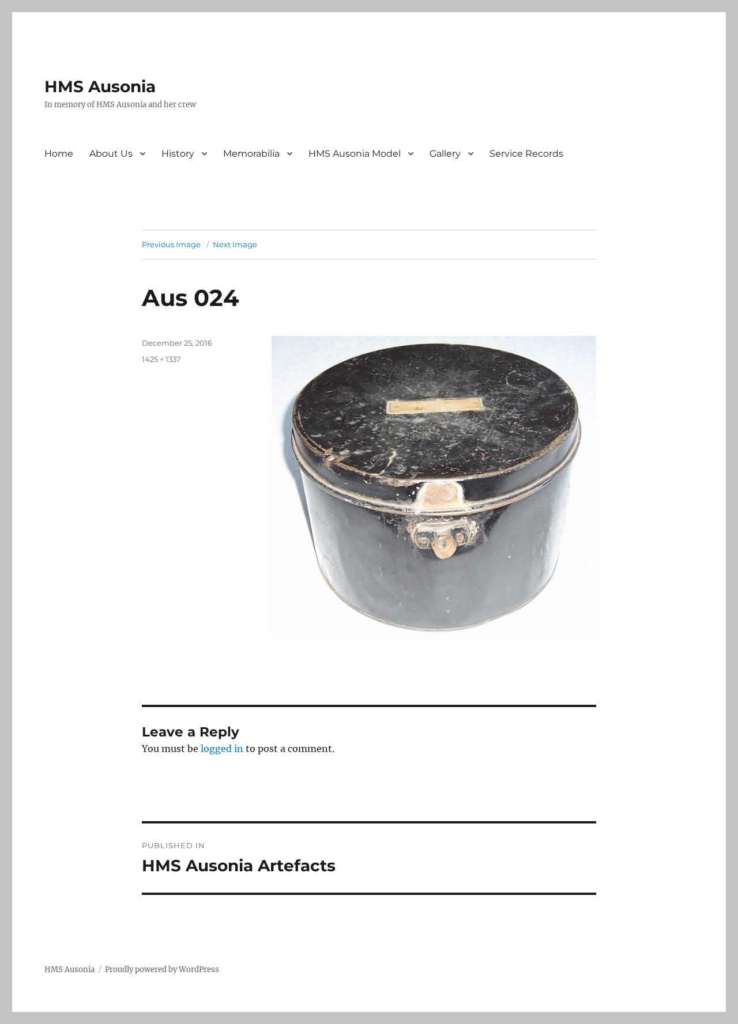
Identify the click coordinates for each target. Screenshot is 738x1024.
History (177, 153)
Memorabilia (251, 153)
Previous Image (171, 244)
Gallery (445, 153)
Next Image (235, 244)
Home (58, 153)
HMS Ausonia (100, 86)
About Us (111, 153)
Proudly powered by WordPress (162, 969)
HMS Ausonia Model (354, 153)
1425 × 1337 (161, 359)
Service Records (526, 153)
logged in (222, 748)
